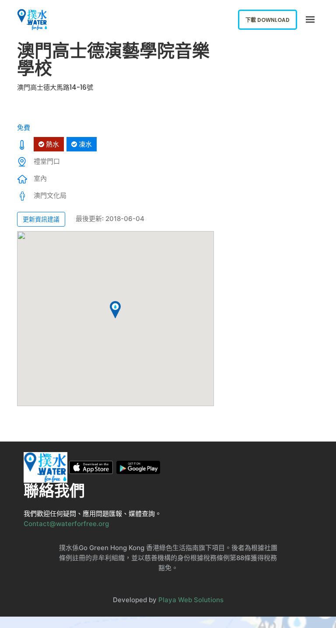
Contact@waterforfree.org (66, 523)
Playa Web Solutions (191, 600)
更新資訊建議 (41, 219)
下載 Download (267, 20)
